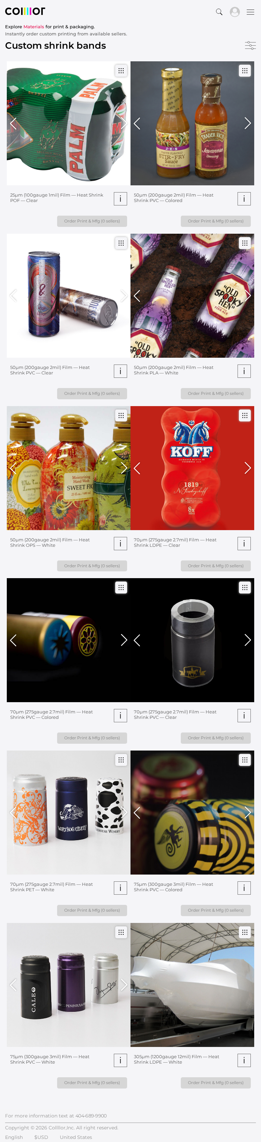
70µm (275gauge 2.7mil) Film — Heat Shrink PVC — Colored (51, 714)
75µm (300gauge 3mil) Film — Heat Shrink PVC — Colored (173, 886)
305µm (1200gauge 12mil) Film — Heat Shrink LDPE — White (176, 1059)
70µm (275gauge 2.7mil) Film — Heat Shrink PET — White (51, 886)
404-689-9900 (91, 1116)
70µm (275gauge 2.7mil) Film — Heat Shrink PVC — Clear (175, 714)
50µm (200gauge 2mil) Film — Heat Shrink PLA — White (173, 370)
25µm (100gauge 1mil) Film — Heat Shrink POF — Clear (56, 197)
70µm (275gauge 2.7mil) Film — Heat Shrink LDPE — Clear (175, 542)
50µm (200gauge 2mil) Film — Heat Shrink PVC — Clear (50, 370)
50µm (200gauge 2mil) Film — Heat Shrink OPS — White (50, 542)
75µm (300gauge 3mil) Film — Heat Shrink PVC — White (49, 1059)
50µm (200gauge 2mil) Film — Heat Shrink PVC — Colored (173, 197)
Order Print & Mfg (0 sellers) (92, 220)
